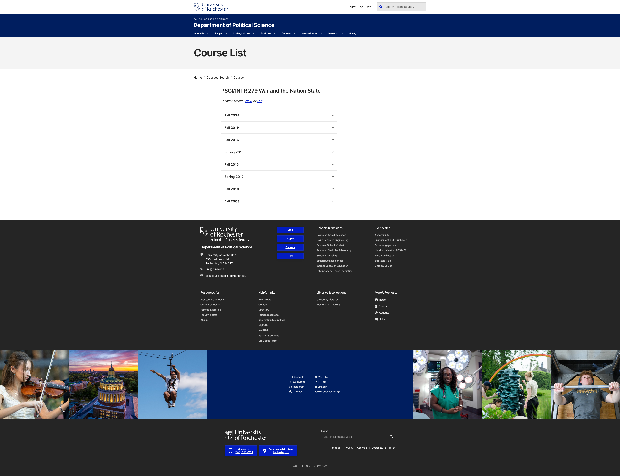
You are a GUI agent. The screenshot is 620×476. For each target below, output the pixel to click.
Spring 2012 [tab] (234, 176)
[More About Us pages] (208, 33)
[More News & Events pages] (321, 33)
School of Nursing (327, 255)
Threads (297, 391)
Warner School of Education (332, 266)
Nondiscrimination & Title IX (390, 250)
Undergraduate (241, 33)
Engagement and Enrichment (391, 240)
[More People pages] (226, 33)
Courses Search (218, 77)
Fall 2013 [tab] (231, 164)
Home (198, 77)
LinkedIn (322, 386)
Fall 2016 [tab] (231, 140)
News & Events (309, 33)
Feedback (336, 447)
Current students (210, 304)
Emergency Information (383, 447)
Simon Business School (330, 260)
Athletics (384, 312)
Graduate (266, 33)
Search (324, 431)
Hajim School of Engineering (332, 240)
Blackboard (264, 299)
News (382, 299)
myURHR (263, 330)
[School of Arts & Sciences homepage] (225, 234)
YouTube (323, 377)
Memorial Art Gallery (328, 304)
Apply (352, 6)
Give (369, 6)
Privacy (349, 447)
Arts (382, 319)
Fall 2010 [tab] (231, 189)
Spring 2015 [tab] (234, 152)
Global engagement (386, 245)
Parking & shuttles (268, 335)
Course (239, 77)
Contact (263, 304)
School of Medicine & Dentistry (334, 250)
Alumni (204, 320)
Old (259, 101)
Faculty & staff (208, 315)
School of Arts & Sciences (211, 19)
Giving (352, 33)
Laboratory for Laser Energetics (334, 271)
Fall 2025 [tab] (231, 115)
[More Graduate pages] (274, 33)
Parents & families (210, 309)
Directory (263, 309)
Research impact (384, 255)
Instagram (298, 386)
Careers (290, 247)
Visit (361, 6)
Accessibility (382, 235)
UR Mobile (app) (267, 340)
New (248, 101)
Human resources (268, 315)
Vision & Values (383, 266)
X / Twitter (299, 382)
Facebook (297, 377)
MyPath (262, 325)
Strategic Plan (383, 260)
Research (333, 33)
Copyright (362, 447)
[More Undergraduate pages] (253, 33)
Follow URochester (325, 391)
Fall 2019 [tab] (231, 127)
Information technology (271, 320)
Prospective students (212, 299)
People (218, 33)
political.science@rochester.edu (225, 276)
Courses (286, 33)
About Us (199, 33)
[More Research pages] (342, 33)
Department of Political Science (233, 25)
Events (383, 306)
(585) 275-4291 (215, 269)
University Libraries (328, 299)
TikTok (322, 382)
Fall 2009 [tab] (231, 201)
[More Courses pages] (294, 33)
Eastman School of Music (331, 245)
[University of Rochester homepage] (211, 7)
